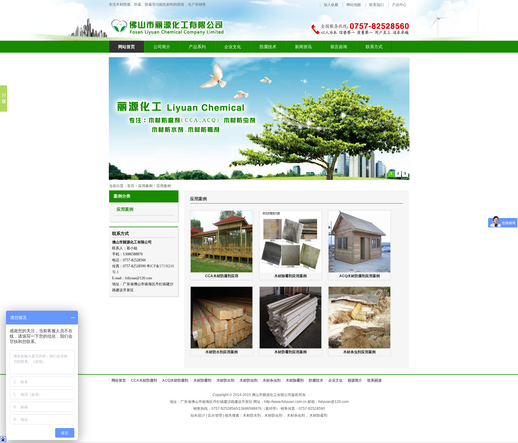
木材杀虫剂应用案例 (359, 352)
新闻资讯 (303, 46)
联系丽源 (374, 380)
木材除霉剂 (295, 380)
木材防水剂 (225, 380)
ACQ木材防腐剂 (175, 380)
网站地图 (354, 5)
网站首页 (119, 380)
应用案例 (163, 186)
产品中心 (399, 5)
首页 (130, 186)
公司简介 (161, 46)
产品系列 (197, 46)
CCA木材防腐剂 (144, 380)
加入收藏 (331, 5)
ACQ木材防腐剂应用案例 (359, 276)
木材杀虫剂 (272, 380)
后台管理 (215, 415)
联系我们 (376, 5)
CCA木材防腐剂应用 (221, 276)
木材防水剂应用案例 (221, 352)
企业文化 (232, 46)
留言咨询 (338, 46)
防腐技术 (268, 46)
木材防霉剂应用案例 (290, 352)
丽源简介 (355, 380)
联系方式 (374, 46)
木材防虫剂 (249, 380)
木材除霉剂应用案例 (290, 276)
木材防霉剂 (202, 380)
